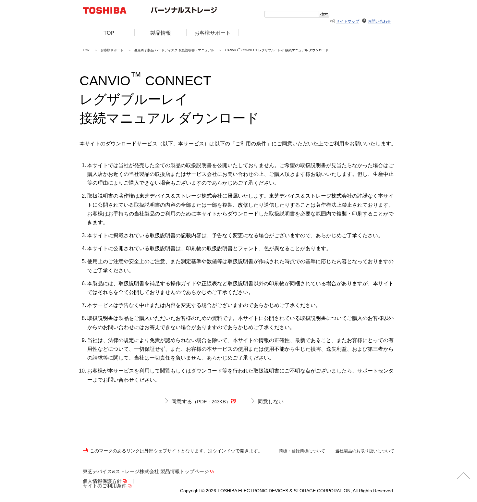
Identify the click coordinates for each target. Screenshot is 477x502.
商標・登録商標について (302, 451)
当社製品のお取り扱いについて (364, 451)
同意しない (271, 401)
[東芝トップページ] (109, 11)
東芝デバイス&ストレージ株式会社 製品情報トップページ (146, 471)
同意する (201, 401)
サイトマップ (347, 21)
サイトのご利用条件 (105, 486)
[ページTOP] (463, 477)
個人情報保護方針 (102, 481)
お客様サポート (112, 50)
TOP (86, 50)
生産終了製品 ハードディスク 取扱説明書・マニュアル (174, 50)
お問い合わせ (379, 21)
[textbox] (291, 14)
